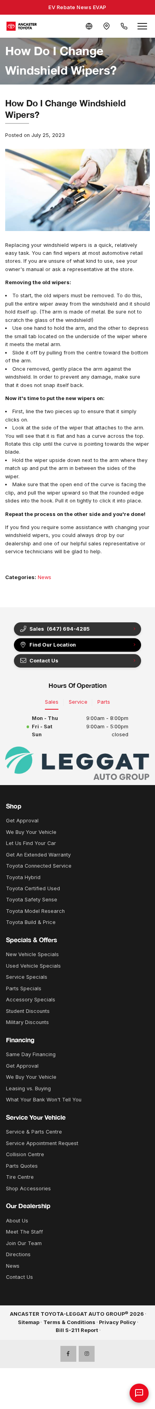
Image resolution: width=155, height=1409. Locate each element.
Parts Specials (23, 988)
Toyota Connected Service (39, 866)
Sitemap (28, 1322)
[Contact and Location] (106, 26)
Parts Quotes (22, 1166)
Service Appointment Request (42, 1143)
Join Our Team (24, 1243)
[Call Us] (124, 26)
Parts (103, 702)
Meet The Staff (24, 1232)
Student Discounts (28, 1011)
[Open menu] (142, 26)
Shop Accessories (28, 1188)
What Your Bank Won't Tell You (43, 1100)
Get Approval (22, 821)
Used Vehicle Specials (33, 966)
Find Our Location (52, 645)
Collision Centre (25, 1154)
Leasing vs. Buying (28, 1088)
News (44, 577)
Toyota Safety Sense (31, 900)
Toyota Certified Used (33, 888)
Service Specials (26, 977)
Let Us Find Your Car (31, 843)
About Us (17, 1221)
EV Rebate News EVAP (77, 7)
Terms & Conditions (69, 1322)
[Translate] (89, 26)
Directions (18, 1254)
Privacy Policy (117, 1322)
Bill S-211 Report (77, 1330)
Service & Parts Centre (34, 1132)
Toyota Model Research (35, 911)
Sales (51, 702)
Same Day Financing (31, 1054)
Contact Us (19, 1277)
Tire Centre (20, 1177)
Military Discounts (27, 1022)
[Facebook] (68, 1354)
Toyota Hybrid (23, 877)
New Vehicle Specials (32, 954)
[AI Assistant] (139, 1393)
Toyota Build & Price (31, 922)
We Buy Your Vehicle (31, 832)
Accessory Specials (30, 1000)
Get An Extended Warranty (38, 855)
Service (78, 702)
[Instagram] (87, 1354)
